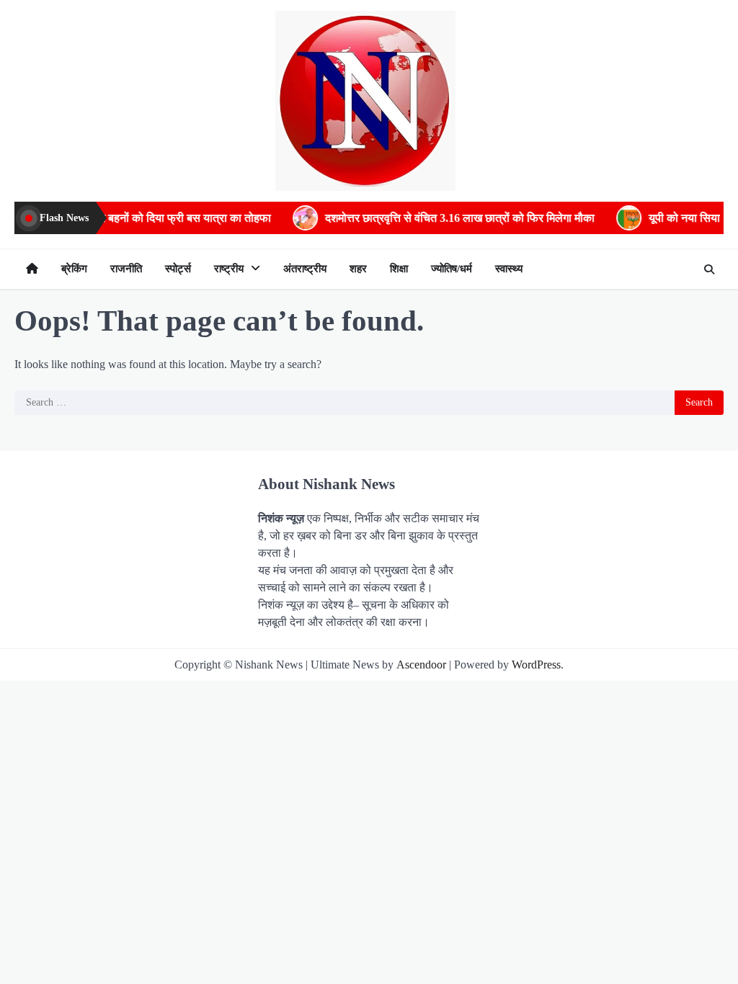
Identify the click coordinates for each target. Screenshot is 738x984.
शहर (358, 268)
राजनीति (126, 268)
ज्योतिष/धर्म (451, 268)
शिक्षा (399, 268)
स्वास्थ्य (509, 268)
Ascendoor (421, 664)
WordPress (536, 664)
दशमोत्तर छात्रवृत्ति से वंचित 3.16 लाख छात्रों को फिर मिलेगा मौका (440, 218)
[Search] (709, 269)
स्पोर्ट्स (178, 268)
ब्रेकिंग (74, 268)
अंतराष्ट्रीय (304, 268)
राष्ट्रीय (229, 268)
